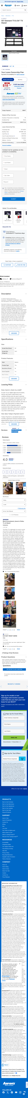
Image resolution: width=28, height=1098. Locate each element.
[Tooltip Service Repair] (21, 279)
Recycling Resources (7, 854)
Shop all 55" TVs (7, 226)
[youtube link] (16, 1092)
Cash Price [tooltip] (4, 133)
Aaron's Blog (5, 866)
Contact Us (5, 822)
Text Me (22, 759)
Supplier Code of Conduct (8, 856)
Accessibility (5, 842)
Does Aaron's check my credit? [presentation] (11, 390)
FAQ (3, 826)
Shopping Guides (6, 844)
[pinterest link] (12, 1092)
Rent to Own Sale (6, 810)
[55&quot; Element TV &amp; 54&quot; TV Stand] (5, 57)
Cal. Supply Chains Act (8, 846)
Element (4, 18)
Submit (13, 199)
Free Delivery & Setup (7, 848)
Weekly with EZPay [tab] (8, 79)
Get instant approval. (14, 1)
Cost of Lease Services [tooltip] (7, 136)
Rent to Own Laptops (7, 808)
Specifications (7, 339)
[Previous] (1, 686)
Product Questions (8, 657)
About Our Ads (6, 870)
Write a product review (16, 430)
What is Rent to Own (7, 832)
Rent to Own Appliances (8, 806)
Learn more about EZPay (8, 99)
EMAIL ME (14, 737)
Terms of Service (7, 741)
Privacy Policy (16, 741)
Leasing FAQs (7, 385)
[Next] (27, 686)
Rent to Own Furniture (7, 802)
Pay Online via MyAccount (8, 830)
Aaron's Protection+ (7, 820)
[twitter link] (8, 1092)
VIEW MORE (14, 333)
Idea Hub (4, 850)
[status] (14, 701)
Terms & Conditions (6, 145)
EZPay (4, 824)
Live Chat (4, 828)
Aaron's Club (5, 818)
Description (6, 294)
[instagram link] (20, 1092)
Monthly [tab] (20, 79)
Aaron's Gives (5, 868)
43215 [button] (17, 251)
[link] (8, 66)
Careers (4, 873)
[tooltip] (8, 143)
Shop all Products (6, 812)
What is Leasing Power (8, 834)
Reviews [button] (11, 430)
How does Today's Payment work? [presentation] (12, 414)
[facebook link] (3, 1092)
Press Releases (6, 877)
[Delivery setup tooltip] (7, 279)
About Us (4, 864)
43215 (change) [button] (20, 74)
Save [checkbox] (26, 26)
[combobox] (14, 10)
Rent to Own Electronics (8, 804)
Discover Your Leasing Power (10, 836)
